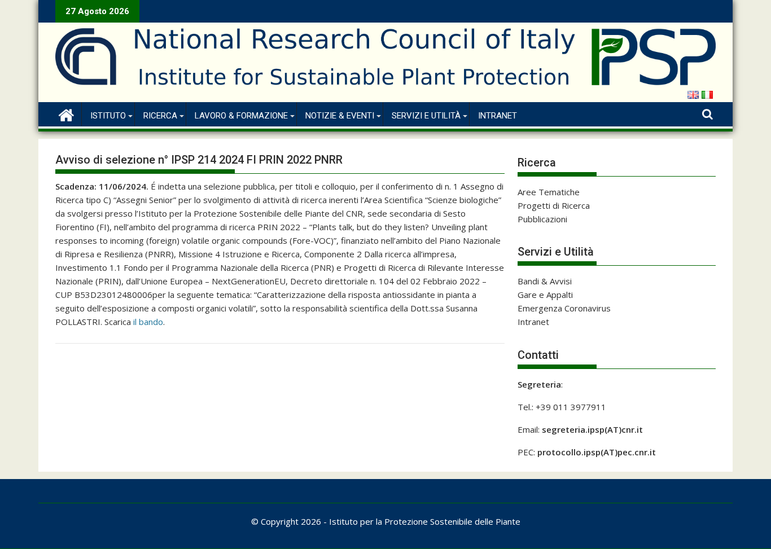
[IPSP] (66, 113)
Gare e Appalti (545, 294)
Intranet (497, 116)
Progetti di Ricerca (554, 205)
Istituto (108, 116)
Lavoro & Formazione (241, 116)
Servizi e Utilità (426, 116)
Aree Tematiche (549, 191)
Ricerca (160, 116)
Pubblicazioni (542, 219)
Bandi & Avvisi (545, 281)
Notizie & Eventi (339, 116)
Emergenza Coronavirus (564, 308)
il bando (148, 321)
